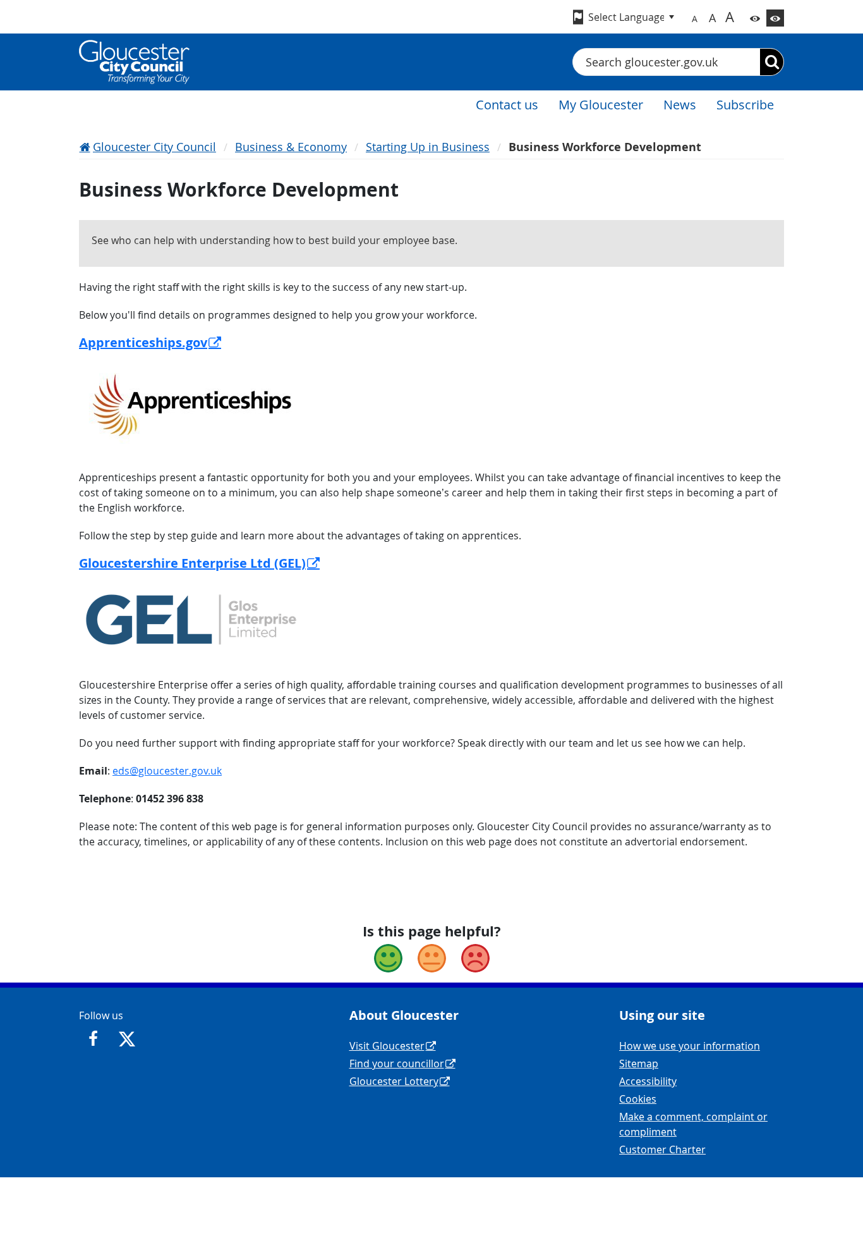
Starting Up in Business (428, 146)
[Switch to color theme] (755, 18)
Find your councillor (396, 1063)
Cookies (637, 1099)
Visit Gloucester (387, 1046)
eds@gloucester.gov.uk (167, 771)
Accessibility (648, 1081)
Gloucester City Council (154, 146)
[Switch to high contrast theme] (775, 18)
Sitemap (638, 1063)
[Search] (771, 62)
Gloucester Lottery (393, 1081)
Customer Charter (662, 1149)
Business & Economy (291, 146)
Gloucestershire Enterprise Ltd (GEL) (192, 563)
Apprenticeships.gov (143, 342)
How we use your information (689, 1046)
